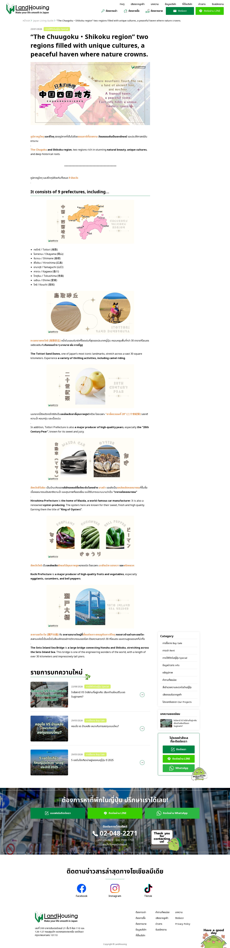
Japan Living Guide (43, 21)
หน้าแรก (26, 21)
